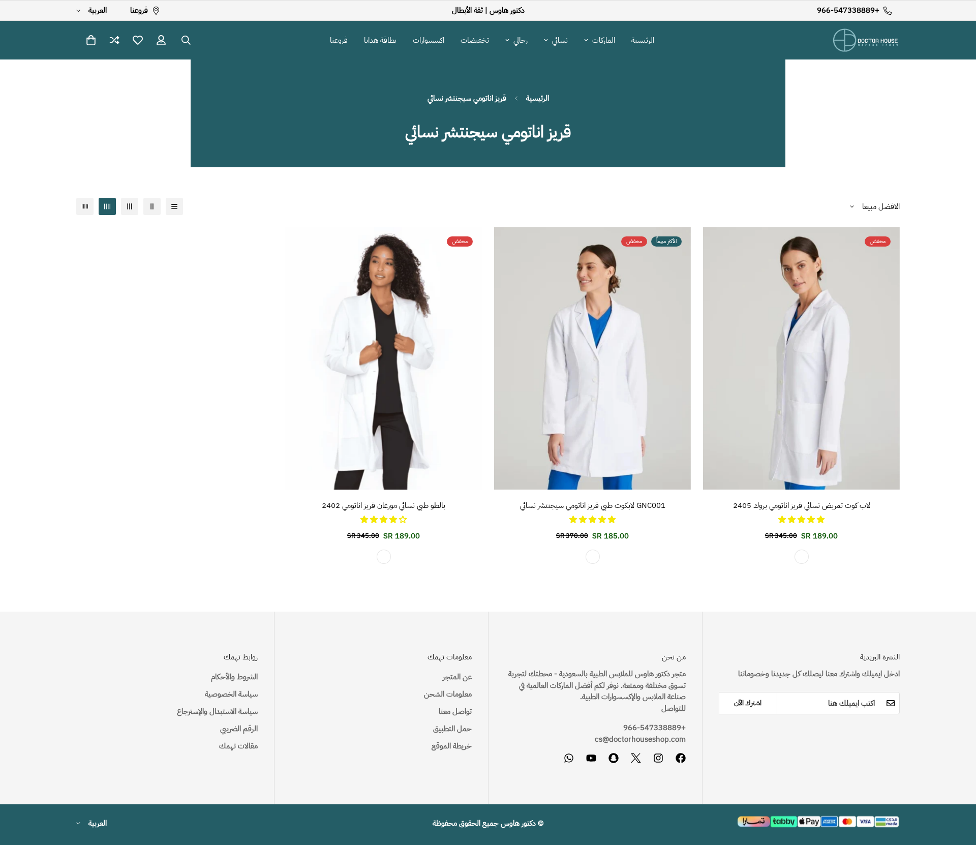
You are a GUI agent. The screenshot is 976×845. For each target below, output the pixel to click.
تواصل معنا (455, 711)
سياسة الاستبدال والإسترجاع (217, 711)
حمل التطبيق (452, 728)
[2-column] (152, 206)
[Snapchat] (613, 758)
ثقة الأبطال (467, 10)
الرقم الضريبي (239, 728)
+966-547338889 (654, 727)
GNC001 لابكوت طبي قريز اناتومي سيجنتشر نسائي (592, 505)
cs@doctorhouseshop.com (640, 739)
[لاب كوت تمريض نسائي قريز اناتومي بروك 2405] (801, 358)
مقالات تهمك (238, 745)
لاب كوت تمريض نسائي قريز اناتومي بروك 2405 (801, 505)
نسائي (560, 40)
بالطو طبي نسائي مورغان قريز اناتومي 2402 (383, 505)
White (801, 556)
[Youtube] (591, 758)
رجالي (520, 40)
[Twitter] (636, 758)
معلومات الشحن (448, 694)
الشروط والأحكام (234, 676)
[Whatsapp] (569, 758)
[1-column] (174, 206)
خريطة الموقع (452, 745)
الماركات (603, 40)
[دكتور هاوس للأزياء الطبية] (865, 40)
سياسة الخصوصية (231, 694)
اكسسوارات (428, 40)
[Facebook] (681, 758)
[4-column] (107, 206)
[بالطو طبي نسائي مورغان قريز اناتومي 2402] (383, 358)
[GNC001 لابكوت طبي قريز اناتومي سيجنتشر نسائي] (592, 358)
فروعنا (339, 40)
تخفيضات (475, 40)
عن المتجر (457, 676)
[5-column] (85, 206)
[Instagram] (658, 758)
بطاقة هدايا (380, 40)
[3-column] (129, 206)
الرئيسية (642, 40)
